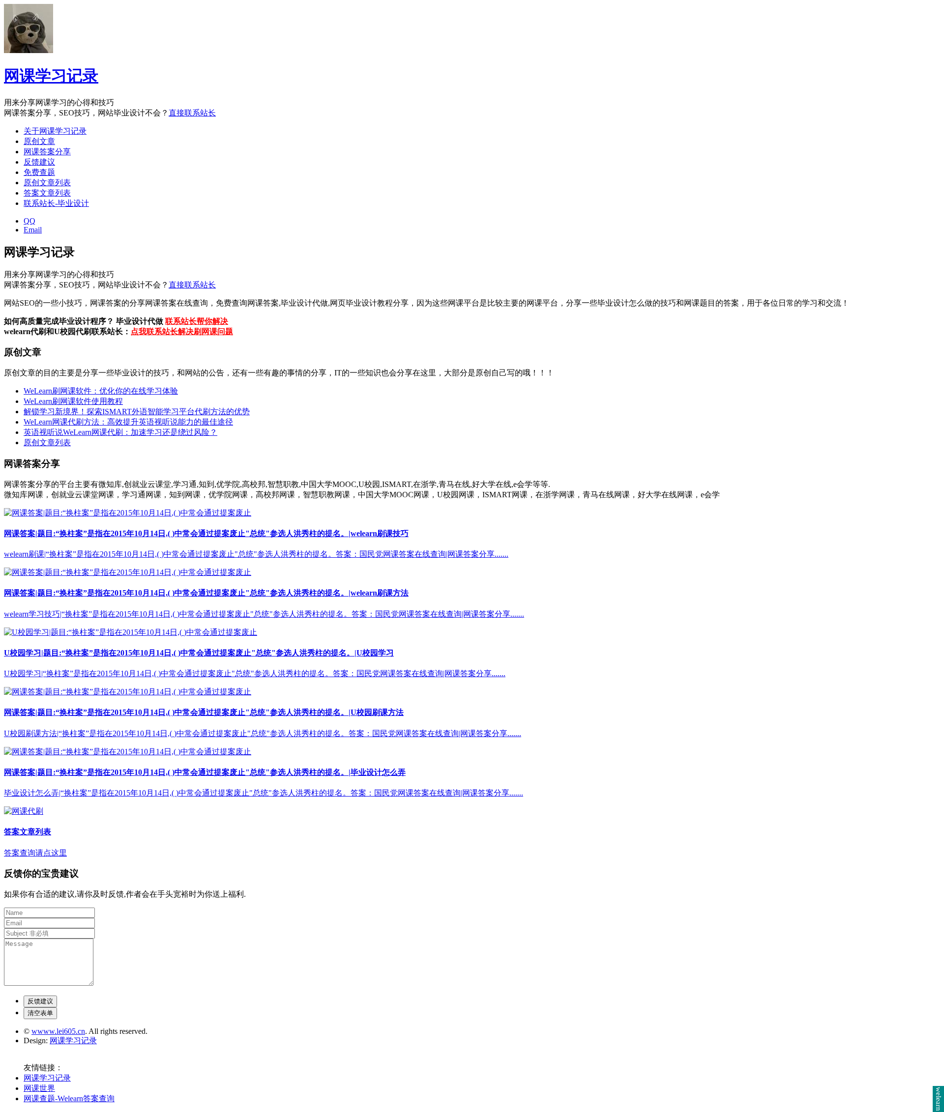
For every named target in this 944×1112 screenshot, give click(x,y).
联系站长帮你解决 (196, 321)
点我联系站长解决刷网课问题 (182, 331)
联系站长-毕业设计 (56, 203)
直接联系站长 (192, 113)
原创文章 (39, 141)
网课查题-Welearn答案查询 (69, 1098)
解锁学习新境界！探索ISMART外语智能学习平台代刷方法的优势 (137, 411)
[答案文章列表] (23, 811)
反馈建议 (39, 162)
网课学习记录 (51, 76)
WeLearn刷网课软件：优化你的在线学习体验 (101, 391)
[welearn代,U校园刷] (127, 513)
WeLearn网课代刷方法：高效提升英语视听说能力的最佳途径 (128, 422)
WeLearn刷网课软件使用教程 (73, 401)
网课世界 (39, 1088)
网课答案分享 (47, 151)
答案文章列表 (47, 193)
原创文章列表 (47, 182)
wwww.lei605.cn (58, 1031)
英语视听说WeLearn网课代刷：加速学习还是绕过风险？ (120, 432)
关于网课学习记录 (55, 131)
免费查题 (39, 172)
